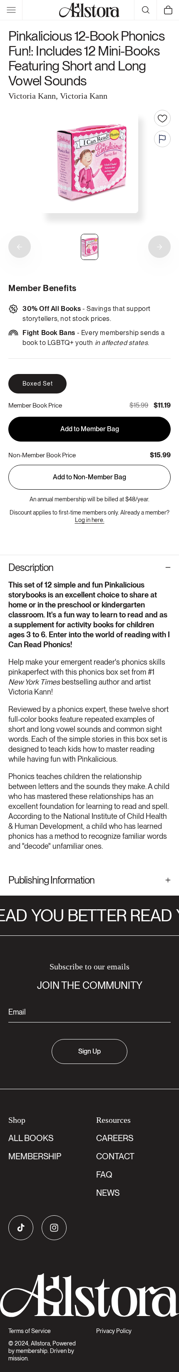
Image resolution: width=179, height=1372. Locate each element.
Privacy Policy (114, 1331)
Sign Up (89, 1051)
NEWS (107, 1193)
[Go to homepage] (89, 1295)
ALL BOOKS (30, 1138)
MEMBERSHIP (34, 1156)
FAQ (104, 1175)
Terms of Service (29, 1331)
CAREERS (114, 1138)
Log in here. (89, 520)
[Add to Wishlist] (162, 118)
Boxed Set (37, 383)
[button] (11, 10)
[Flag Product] (162, 139)
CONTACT (115, 1156)
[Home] (89, 9)
